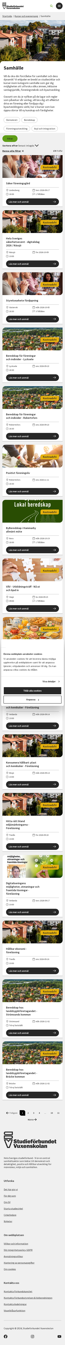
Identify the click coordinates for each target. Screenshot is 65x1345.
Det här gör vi (11, 1189)
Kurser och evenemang (26, 16)
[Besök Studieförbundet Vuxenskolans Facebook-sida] (5, 1337)
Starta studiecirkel (13, 1208)
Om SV (7, 1202)
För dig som (10, 1195)
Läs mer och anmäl (19, 201)
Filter (10, 138)
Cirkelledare (10, 1214)
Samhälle (45, 16)
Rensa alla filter (11, 150)
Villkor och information (16, 1243)
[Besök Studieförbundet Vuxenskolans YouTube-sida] (59, 1337)
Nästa (31, 1119)
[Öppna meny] (59, 6)
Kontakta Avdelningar (15, 1304)
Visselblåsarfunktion (14, 1310)
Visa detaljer (49, 681)
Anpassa (30, 699)
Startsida (7, 16)
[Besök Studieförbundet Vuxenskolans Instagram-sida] (32, 1337)
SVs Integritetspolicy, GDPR (18, 1249)
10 (52, 1113)
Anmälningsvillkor (13, 1256)
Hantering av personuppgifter (19, 1262)
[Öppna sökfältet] (51, 6)
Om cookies (10, 1269)
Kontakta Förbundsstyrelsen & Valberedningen (28, 1297)
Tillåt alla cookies (32, 690)
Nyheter (8, 1221)
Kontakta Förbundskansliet (18, 1291)
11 (58, 1113)
